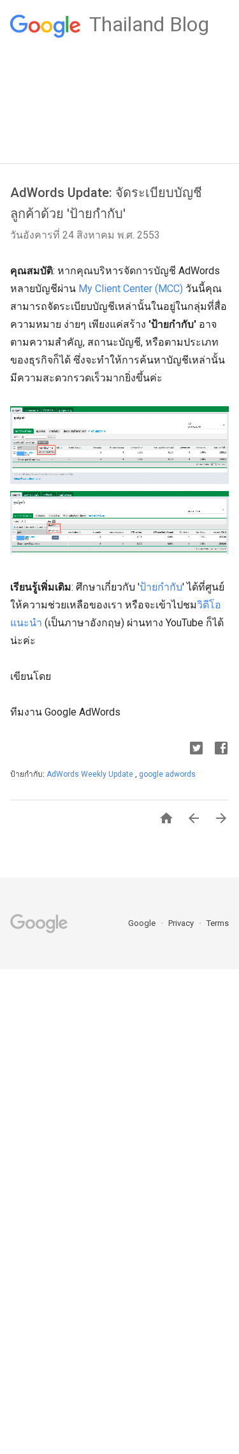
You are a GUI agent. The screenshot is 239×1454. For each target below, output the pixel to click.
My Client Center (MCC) (130, 289)
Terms (217, 923)
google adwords (167, 774)
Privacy (182, 923)
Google (142, 923)
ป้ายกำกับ (161, 587)
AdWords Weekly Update (91, 774)
